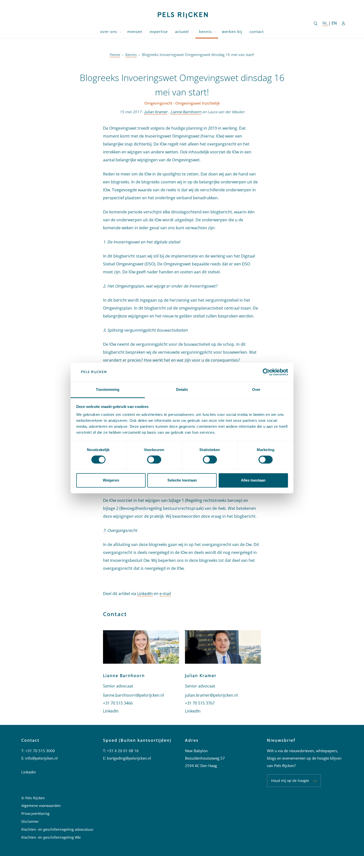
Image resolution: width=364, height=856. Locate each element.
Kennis (205, 31)
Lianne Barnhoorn (185, 111)
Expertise (159, 31)
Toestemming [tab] (107, 389)
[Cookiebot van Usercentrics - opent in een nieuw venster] (266, 372)
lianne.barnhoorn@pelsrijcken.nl (133, 695)
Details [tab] (182, 389)
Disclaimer (30, 821)
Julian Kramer (155, 111)
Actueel (182, 31)
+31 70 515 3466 (118, 703)
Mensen (134, 31)
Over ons (108, 31)
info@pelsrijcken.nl (41, 758)
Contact (257, 31)
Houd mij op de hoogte (290, 780)
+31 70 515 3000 (40, 750)
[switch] (154, 460)
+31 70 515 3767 (200, 703)
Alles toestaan (253, 480)
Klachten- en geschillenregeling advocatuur (57, 829)
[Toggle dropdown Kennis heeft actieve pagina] (215, 32)
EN (334, 23)
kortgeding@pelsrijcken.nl (129, 758)
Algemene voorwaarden (41, 805)
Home (115, 54)
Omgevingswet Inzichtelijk (197, 103)
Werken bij (232, 31)
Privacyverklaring (35, 813)
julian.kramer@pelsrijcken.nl (211, 695)
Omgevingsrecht (158, 103)
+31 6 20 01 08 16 (123, 750)
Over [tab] (256, 389)
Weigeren (111, 480)
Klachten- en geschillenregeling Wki (51, 837)
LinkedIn (145, 593)
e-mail (165, 593)
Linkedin (28, 772)
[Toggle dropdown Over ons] (120, 32)
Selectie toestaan (182, 480)
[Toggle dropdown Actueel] (192, 32)
